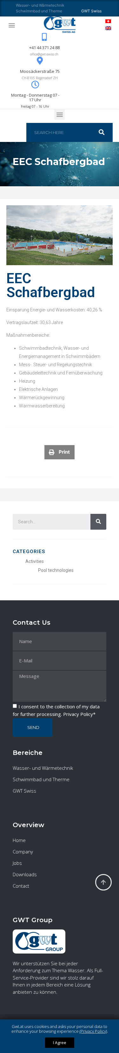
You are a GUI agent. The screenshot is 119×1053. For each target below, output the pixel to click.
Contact (21, 886)
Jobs (17, 863)
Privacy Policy (78, 714)
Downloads (25, 874)
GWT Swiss (24, 791)
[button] (11, 25)
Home (19, 840)
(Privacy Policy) (93, 1031)
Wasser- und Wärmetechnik (40, 5)
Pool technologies (56, 570)
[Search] (105, 132)
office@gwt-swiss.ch (44, 54)
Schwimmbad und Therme (39, 11)
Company (23, 851)
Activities (34, 561)
